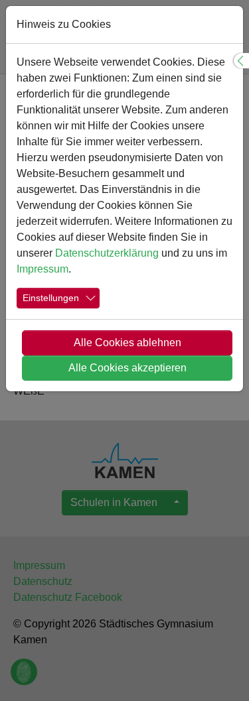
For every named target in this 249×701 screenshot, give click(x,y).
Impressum (42, 269)
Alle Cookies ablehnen (127, 342)
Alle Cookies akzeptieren (127, 367)
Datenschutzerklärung (107, 253)
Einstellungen (51, 297)
